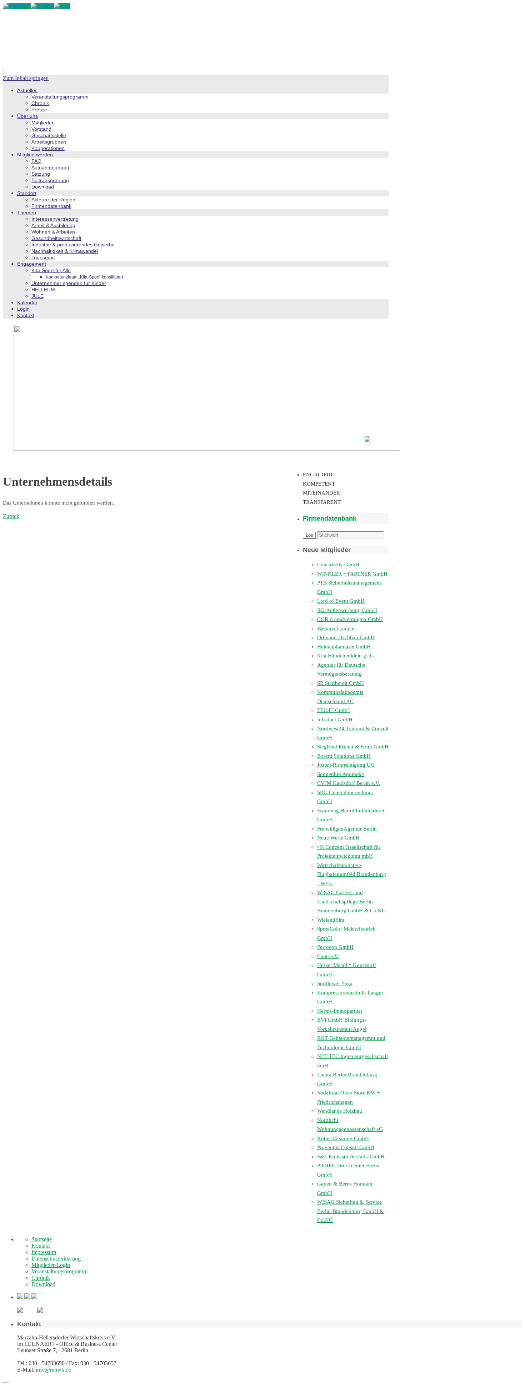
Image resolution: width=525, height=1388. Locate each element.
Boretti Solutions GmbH (344, 756)
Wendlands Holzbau (339, 1111)
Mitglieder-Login (50, 1265)
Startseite (41, 1239)
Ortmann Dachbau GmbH (346, 637)
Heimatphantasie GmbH (344, 647)
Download (43, 1284)
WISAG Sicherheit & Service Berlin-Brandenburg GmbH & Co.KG (350, 1211)
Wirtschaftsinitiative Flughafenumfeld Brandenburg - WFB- (351, 874)
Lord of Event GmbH (341, 601)
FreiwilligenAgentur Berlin (347, 829)
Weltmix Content (336, 628)
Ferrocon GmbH (335, 947)
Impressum (43, 1252)
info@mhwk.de (53, 1370)
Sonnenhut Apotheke (340, 774)
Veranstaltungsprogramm (59, 1271)
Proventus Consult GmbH (345, 1147)
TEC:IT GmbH (333, 710)
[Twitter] (42, 6)
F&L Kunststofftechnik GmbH (351, 1156)
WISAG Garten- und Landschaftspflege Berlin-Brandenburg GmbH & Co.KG (351, 901)
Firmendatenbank (329, 518)
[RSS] (62, 6)
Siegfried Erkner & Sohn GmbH (353, 747)
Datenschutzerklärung (56, 1259)
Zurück (11, 516)
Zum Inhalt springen (26, 78)
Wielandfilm (330, 920)
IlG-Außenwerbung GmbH (347, 610)
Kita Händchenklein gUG (345, 655)
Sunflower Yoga (334, 983)
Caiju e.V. (328, 956)
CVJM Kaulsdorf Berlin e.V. (348, 783)
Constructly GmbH (338, 564)
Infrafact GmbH (334, 719)
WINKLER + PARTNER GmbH (352, 574)
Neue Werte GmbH (338, 838)
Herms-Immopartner (339, 1011)
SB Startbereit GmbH (340, 683)
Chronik (40, 1278)
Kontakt (40, 1246)
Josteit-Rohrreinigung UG (346, 765)
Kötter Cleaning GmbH (343, 1138)
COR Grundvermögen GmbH (350, 619)
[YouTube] (17, 6)
